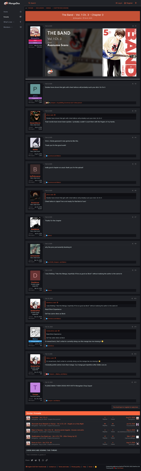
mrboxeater (35, 256)
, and (57, 262)
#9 (135, 270)
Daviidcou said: (51, 302)
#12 (135, 354)
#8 (135, 243)
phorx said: (49, 115)
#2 (135, 83)
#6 (135, 190)
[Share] (133, 26)
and (54, 156)
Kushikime (35, 229)
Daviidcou (35, 282)
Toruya (35, 394)
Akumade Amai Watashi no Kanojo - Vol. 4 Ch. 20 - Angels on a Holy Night (58, 424)
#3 (135, 111)
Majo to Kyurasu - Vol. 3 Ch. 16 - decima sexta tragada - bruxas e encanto (58, 430)
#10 (135, 298)
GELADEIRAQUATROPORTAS (126, 432)
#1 (135, 26)
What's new (8, 22)
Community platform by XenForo (123, 466)
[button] (13, 22)
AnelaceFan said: (51, 331)
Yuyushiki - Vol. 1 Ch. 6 (39, 417)
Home (6, 12)
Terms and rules (64, 466)
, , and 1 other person (66, 102)
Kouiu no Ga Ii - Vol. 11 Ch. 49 (42, 443)
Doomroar (35, 203)
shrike (35, 149)
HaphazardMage (130, 438)
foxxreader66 (131, 425)
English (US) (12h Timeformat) (36, 466)
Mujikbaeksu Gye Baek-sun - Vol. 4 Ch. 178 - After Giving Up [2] (54, 436)
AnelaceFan (35, 311)
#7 (135, 217)
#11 (135, 327)
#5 (135, 164)
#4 (135, 137)
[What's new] (136, 3)
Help (84, 466)
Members (7, 27)
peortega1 (132, 444)
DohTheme (120, 468)
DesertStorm (35, 123)
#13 (135, 382)
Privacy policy (76, 466)
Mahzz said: (50, 358)
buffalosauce (35, 176)
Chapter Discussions (54, 419)
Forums (6, 17)
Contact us (52, 466)
